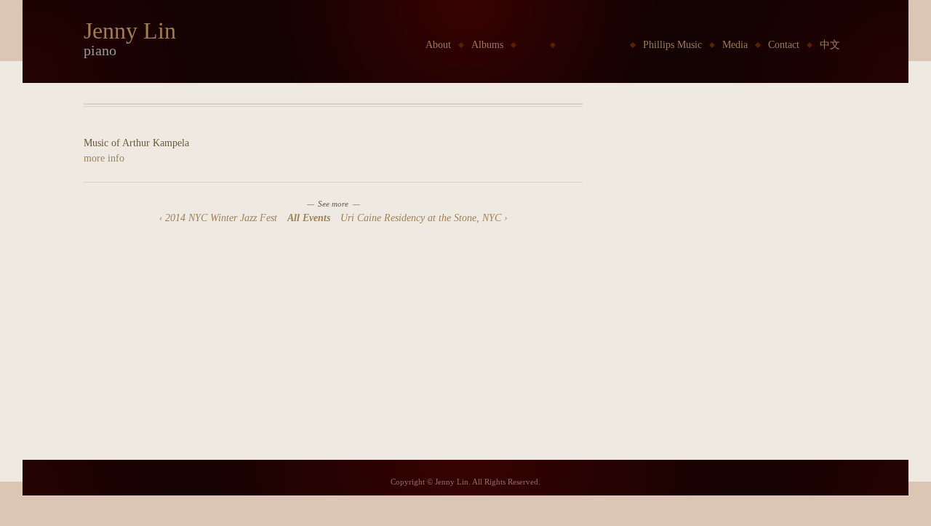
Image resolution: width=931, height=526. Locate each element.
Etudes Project (593, 44)
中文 (830, 44)
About (438, 44)
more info (104, 158)
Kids (533, 44)
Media (735, 44)
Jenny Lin (130, 30)
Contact (783, 44)
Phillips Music (672, 44)
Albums (487, 44)
